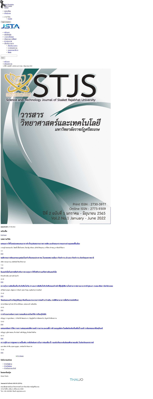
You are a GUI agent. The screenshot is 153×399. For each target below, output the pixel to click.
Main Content (8, 6)
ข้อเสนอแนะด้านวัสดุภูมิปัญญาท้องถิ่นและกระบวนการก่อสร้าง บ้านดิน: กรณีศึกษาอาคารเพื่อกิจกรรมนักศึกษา (40, 300)
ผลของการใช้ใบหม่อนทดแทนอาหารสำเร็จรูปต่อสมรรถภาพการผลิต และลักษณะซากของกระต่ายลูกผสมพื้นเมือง (40, 244)
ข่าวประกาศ (8, 41)
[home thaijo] (76, 380)
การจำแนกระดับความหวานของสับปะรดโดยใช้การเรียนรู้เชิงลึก (23, 314)
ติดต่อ (9, 52)
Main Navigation (9, 4)
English (10, 18)
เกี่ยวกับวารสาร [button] (9, 43)
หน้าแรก (7, 32)
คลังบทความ (8, 64)
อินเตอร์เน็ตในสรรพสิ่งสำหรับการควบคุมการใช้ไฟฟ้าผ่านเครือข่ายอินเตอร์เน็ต (29, 272)
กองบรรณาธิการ (13, 50)
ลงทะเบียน (7, 11)
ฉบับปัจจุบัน (7, 34)
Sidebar (6, 7)
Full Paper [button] (3, 235)
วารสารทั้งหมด (9, 37)
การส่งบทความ (12, 48)
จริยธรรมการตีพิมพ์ (10, 39)
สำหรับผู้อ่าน (8, 364)
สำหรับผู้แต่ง (8, 366)
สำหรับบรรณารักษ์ (10, 368)
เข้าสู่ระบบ (7, 13)
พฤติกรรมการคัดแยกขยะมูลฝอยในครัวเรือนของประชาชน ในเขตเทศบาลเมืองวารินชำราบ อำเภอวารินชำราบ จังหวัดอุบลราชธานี (47, 258)
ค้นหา (2, 58)
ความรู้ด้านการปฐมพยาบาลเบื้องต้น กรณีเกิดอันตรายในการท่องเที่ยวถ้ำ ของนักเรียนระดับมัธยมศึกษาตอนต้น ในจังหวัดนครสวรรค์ (47, 342)
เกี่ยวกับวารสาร (12, 45)
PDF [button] (2, 254)
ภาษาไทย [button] (7, 17)
